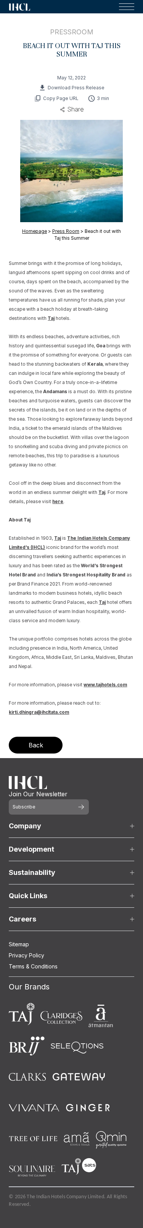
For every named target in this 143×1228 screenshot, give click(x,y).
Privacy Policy (26, 955)
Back (36, 745)
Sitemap (19, 944)
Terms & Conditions (33, 966)
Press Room (65, 231)
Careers (22, 919)
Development (31, 849)
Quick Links (28, 896)
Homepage (34, 231)
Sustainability (32, 872)
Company (25, 826)
